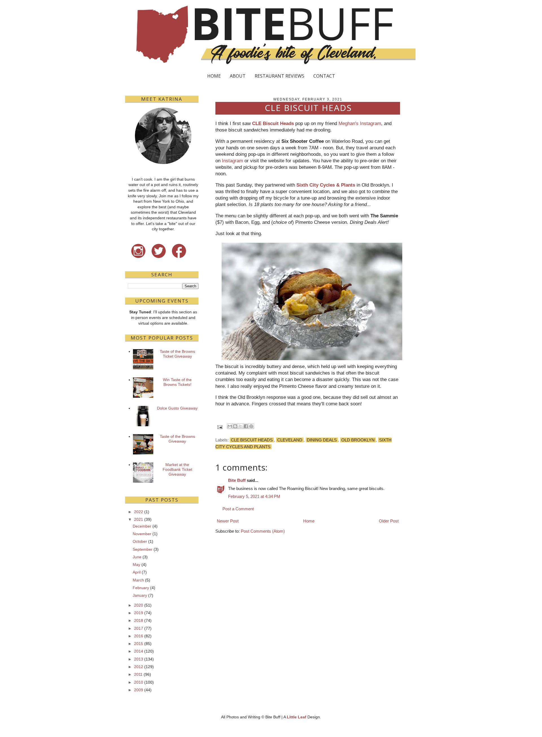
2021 (138, 519)
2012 (138, 666)
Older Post (389, 521)
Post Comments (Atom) (263, 531)
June (137, 557)
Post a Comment (238, 508)
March (138, 580)
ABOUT (238, 76)
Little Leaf (296, 717)
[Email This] (230, 426)
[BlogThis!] (235, 426)
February (141, 587)
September (142, 549)
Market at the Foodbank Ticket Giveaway (177, 469)
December (142, 526)
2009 (138, 690)
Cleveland (289, 440)
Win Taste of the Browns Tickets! (177, 382)
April (137, 572)
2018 (138, 620)
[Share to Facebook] (246, 426)
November (142, 534)
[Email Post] (219, 427)
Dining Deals (322, 440)
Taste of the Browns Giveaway (177, 438)
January (140, 595)
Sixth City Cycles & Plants (325, 184)
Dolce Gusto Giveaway (177, 408)
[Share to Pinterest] (251, 426)
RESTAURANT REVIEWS (279, 76)
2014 (138, 651)
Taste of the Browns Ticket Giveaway (177, 353)
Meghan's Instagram (359, 123)
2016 (138, 636)
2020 (138, 605)
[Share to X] (240, 426)
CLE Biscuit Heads (273, 123)
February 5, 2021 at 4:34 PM (254, 496)
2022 (138, 511)
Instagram (232, 160)
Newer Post (228, 521)
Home (308, 521)
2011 (138, 674)
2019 (138, 613)
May (136, 564)
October (140, 541)
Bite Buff (237, 480)
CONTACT (324, 76)
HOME (214, 76)
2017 (138, 628)
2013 (138, 659)
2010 (138, 682)
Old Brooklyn (358, 440)
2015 (138, 643)
